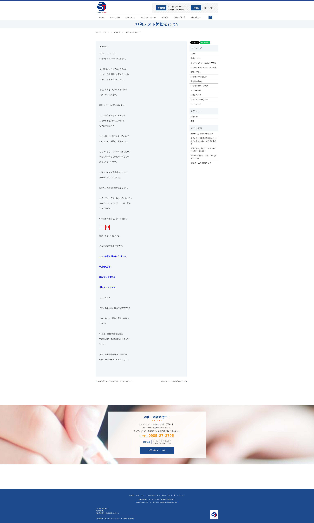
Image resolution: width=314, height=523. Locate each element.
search (211, 18)
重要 (192, 121)
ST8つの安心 (115, 17)
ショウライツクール (148, 17)
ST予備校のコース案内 (199, 86)
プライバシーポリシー (199, 100)
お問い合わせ (196, 17)
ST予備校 (164, 17)
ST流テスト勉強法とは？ (133, 32)
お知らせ (117, 32)
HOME (102, 17)
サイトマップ (196, 104)
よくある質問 (196, 90)
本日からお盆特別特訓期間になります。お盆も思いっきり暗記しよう (203, 141)
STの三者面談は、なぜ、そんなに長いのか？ (204, 157)
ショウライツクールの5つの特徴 (203, 63)
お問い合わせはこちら (157, 450)
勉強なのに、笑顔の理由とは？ (173, 381)
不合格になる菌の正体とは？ (202, 134)
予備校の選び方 (179, 17)
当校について (130, 17)
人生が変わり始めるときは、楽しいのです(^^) (115, 381)
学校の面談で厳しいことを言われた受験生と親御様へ (203, 149)
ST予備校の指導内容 (199, 77)
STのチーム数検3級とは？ (201, 163)
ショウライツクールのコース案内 (203, 67)
